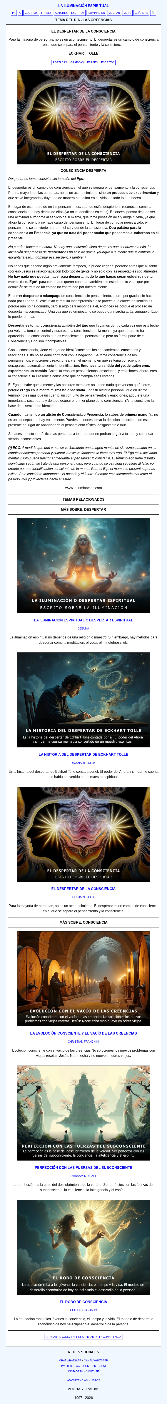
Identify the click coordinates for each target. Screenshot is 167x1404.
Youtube (92, 1371)
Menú (127, 12)
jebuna (83, 628)
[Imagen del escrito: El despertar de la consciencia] (83, 880)
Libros (95, 1380)
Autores (61, 12)
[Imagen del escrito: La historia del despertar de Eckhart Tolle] (83, 746)
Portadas (60, 62)
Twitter (66, 1366)
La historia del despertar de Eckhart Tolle (83, 754)
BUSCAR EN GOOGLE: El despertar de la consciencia (83, 1336)
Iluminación (96, 12)
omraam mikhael (83, 1176)
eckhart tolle (83, 762)
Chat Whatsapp (70, 1360)
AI (20, 12)
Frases (46, 12)
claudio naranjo (83, 1310)
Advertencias (77, 1380)
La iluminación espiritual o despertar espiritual (83, 620)
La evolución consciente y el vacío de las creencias (83, 1033)
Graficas (77, 62)
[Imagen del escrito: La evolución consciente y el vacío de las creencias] (83, 1025)
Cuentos (31, 12)
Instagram (76, 1371)
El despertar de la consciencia (83, 889)
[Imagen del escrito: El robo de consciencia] (83, 1293)
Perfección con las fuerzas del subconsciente (83, 1167)
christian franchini (83, 1041)
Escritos (77, 12)
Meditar (114, 12)
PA (13, 12)
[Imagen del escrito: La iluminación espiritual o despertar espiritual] (83, 612)
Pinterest (99, 1366)
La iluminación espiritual (83, 6)
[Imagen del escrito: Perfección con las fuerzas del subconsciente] (83, 1159)
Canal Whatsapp (96, 1360)
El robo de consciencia (83, 1302)
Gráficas (141, 12)
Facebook (82, 1366)
